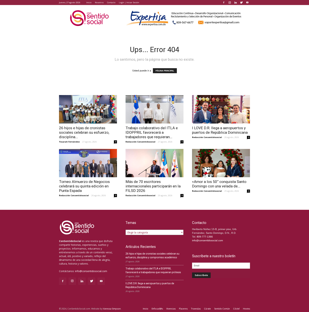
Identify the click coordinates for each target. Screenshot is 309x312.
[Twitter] (241, 2)
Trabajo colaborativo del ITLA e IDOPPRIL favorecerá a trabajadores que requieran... (152, 132)
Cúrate (207, 308)
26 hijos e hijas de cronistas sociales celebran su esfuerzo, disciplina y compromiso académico (152, 255)
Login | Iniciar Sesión (129, 2)
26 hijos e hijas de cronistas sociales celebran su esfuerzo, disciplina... (84, 132)
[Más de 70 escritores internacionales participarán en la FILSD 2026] (154, 163)
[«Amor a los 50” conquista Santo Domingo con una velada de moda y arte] (221, 163)
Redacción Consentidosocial (140, 141)
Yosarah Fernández (69, 141)
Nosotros (99, 2)
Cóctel (236, 308)
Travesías (196, 308)
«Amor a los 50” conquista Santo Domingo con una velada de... (219, 184)
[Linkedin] (235, 2)
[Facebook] (223, 2)
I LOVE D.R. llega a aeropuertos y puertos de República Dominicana (220, 130)
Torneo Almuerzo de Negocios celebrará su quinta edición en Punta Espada (84, 186)
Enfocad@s (157, 308)
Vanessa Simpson (112, 308)
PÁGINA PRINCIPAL (165, 71)
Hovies (246, 308)
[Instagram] (229, 2)
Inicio (89, 2)
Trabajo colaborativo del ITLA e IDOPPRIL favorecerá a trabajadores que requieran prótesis (153, 270)
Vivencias (171, 308)
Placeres (183, 308)
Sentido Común (222, 308)
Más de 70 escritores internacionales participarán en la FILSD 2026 (153, 186)
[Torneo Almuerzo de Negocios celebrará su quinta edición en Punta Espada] (88, 163)
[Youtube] (247, 2)
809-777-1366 (205, 236)
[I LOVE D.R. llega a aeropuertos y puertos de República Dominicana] (221, 109)
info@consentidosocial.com (91, 271)
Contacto (111, 2)
